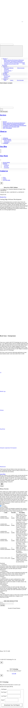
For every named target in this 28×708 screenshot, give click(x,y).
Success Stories (7, 76)
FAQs (5, 80)
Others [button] (1, 592)
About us (3, 131)
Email (3, 700)
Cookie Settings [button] (3, 481)
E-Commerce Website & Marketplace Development (14, 62)
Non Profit (6, 166)
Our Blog (3, 146)
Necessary (4, 506)
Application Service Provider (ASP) (11, 63)
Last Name (4, 696)
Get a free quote (20, 80)
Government (6, 167)
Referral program (20, 68)
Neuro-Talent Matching (8, 68)
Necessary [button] (2, 504)
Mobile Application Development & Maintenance (14, 60)
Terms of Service (15, 657)
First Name (4, 692)
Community (6, 71)
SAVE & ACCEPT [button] (4, 597)
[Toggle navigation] (22, 21)
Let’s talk (14, 673)
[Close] (1, 183)
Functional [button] (2, 563)
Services (3, 115)
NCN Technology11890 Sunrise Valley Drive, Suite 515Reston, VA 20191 (8, 648)
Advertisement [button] (3, 584)
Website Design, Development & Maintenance (13, 124)
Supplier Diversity (7, 139)
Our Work (4, 156)
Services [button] (5, 58)
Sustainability (6, 141)
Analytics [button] (2, 576)
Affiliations (6, 69)
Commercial (6, 165)
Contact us (4, 171)
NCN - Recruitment (7, 128)
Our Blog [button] (5, 73)
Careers (11, 80)
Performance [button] (3, 569)
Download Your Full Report (12, 705)
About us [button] (5, 66)
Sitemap (23, 657)
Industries (5, 163)
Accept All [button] (10, 481)
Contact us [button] (5, 78)
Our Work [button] (5, 74)
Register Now (3, 197)
